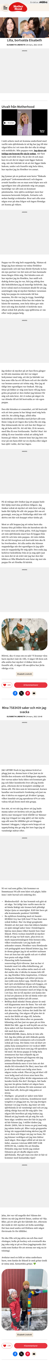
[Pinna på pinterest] (27, 693)
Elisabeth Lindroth (16, 45)
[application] (24, 122)
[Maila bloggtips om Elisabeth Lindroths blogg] (34, 693)
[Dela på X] (21, 693)
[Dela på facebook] (15, 693)
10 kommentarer (30, 685)
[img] (7, 685)
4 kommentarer (31, 1345)
